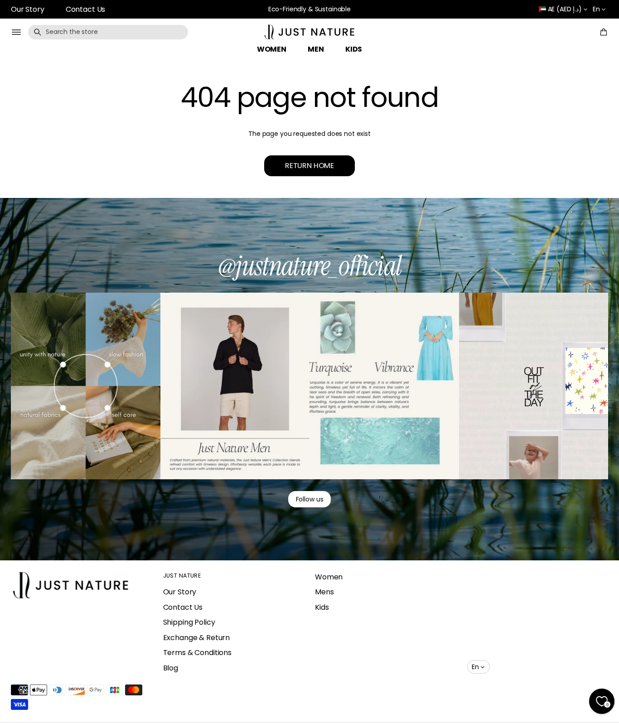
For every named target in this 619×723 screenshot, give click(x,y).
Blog (170, 668)
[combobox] (108, 32)
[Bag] (602, 32)
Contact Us (86, 9)
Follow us (310, 499)
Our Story (27, 9)
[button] (108, 32)
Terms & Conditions (197, 652)
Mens (324, 592)
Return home (309, 165)
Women (329, 577)
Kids (322, 607)
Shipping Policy (189, 622)
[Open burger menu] (16, 32)
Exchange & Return (196, 637)
